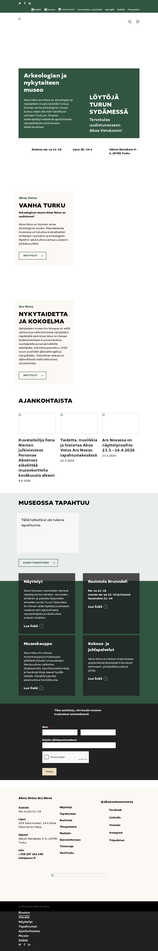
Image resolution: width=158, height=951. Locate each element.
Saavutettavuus (70, 840)
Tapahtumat (68, 814)
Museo (24, 936)
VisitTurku (67, 853)
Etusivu (24, 912)
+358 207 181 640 (31, 854)
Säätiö (23, 940)
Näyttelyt (66, 807)
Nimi (46, 727)
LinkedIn (115, 817)
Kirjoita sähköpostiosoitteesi (60, 740)
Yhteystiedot (68, 827)
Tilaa (49, 771)
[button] (137, 21)
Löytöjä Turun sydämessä (108, 104)
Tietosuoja (67, 846)
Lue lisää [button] (31, 626)
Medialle (65, 833)
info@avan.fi (27, 858)
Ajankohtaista (29, 931)
